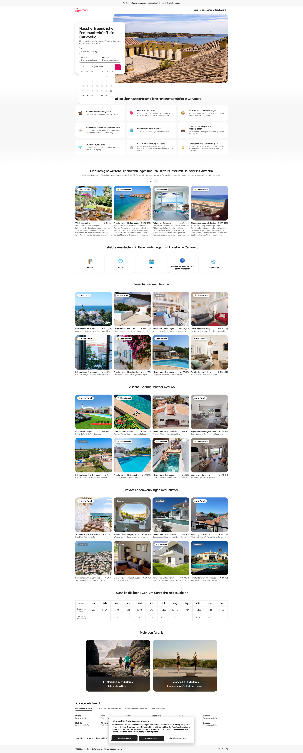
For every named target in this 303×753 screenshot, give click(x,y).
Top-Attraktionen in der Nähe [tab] (135, 708)
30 (111, 96)
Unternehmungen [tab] (158, 708)
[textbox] (89, 59)
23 (111, 91)
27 (97, 96)
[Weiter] (156, 181)
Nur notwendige (151, 738)
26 (92, 96)
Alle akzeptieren (124, 738)
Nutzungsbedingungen (113, 749)
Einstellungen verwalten (178, 738)
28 (102, 96)
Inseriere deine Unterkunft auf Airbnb (210, 10)
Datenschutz (97, 749)
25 (88, 96)
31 (83, 101)
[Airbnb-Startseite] (81, 10)
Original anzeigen (173, 3)
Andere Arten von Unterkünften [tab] (108, 708)
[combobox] (100, 51)
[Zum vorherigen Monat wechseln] (83, 66)
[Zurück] (147, 181)
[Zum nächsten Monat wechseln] (111, 66)
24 (83, 96)
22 (106, 91)
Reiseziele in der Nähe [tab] (83, 708)
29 (106, 96)
